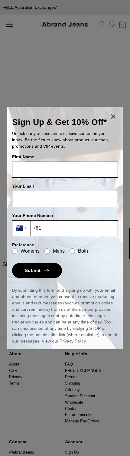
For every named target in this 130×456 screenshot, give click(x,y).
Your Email (23, 186)
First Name (23, 156)
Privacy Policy (73, 341)
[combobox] (21, 228)
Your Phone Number (32, 215)
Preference (23, 244)
